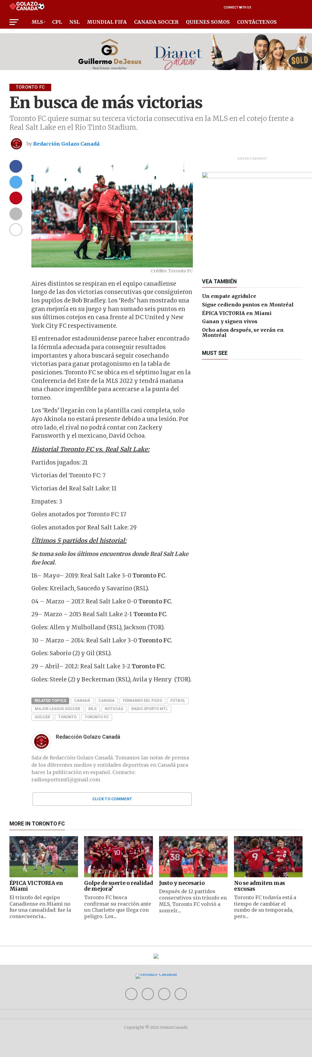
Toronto (67, 717)
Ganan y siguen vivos (229, 321)
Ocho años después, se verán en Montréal (243, 332)
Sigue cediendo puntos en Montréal (248, 305)
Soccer (42, 717)
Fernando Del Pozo (142, 700)
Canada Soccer (156, 22)
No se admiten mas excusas (259, 886)
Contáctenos (257, 22)
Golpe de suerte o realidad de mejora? (118, 886)
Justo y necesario (181, 883)
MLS (37, 22)
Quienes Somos (208, 22)
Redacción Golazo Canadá (66, 144)
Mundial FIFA (107, 22)
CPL (57, 22)
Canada (106, 700)
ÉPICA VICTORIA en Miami (236, 313)
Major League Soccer (57, 708)
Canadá (82, 700)
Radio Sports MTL (149, 708)
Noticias (114, 708)
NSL (74, 22)
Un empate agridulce (229, 296)
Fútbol (177, 700)
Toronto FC (97, 717)
